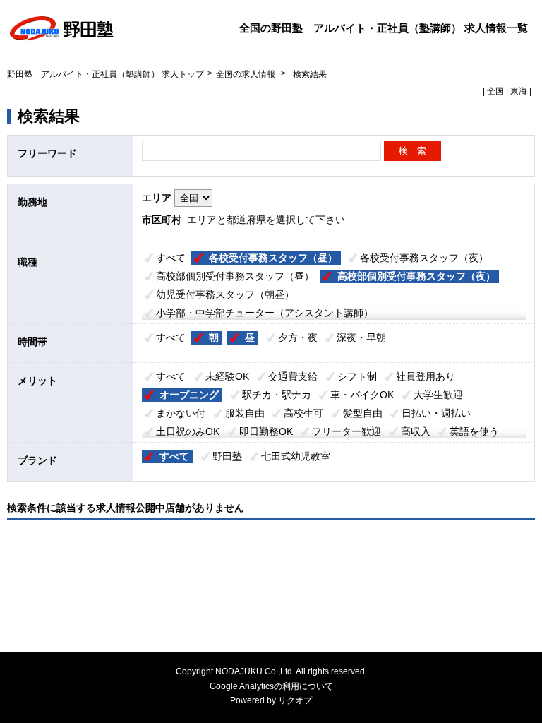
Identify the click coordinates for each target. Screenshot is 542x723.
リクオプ (295, 700)
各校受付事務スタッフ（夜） (424, 257)
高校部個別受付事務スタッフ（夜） (416, 276)
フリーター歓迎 (346, 431)
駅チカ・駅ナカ (276, 394)
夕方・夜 (298, 337)
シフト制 (357, 376)
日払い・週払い (436, 413)
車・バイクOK (362, 394)
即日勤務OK (266, 431)
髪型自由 (363, 413)
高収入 (415, 431)
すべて (171, 257)
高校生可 (303, 413)
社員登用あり (425, 376)
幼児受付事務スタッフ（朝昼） (225, 294)
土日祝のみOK (187, 431)
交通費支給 (293, 376)
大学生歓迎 (438, 394)
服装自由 (245, 413)
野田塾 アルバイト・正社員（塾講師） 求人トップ (105, 74)
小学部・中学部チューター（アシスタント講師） (264, 312)
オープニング (189, 394)
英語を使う (474, 431)
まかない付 (180, 413)
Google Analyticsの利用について (271, 686)
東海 (518, 91)
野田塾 (227, 456)
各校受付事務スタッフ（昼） (273, 257)
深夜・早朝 (361, 337)
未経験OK (227, 376)
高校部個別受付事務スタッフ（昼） (235, 276)
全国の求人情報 (246, 74)
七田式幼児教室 (295, 456)
